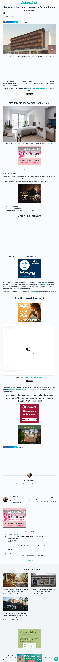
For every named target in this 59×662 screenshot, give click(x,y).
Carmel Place (50, 143)
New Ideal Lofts (28, 389)
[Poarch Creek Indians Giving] (29, 658)
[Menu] (55, 2)
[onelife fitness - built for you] (29, 312)
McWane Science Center (13, 538)
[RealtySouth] (29, 413)
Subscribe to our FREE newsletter (33, 377)
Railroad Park (10, 547)
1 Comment (15, 593)
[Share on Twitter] (15, 22)
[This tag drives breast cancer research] (29, 155)
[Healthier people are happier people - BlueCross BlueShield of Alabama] (29, 268)
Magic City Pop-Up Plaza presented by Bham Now (32, 545)
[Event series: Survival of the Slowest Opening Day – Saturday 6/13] (17, 534)
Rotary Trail (45, 284)
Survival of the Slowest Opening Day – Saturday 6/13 (32, 536)
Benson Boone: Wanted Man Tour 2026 (32, 555)
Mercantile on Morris (13, 389)
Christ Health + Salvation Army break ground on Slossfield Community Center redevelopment (15, 615)
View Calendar (29, 560)
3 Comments (15, 619)
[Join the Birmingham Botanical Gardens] (29, 638)
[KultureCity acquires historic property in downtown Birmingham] (43, 580)
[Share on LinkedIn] (10, 22)
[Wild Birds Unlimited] (29, 434)
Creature (53, 56)
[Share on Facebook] (5, 22)
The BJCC (10, 557)
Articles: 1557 (29, 486)
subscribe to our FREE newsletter (36, 88)
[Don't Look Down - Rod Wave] (29, 193)
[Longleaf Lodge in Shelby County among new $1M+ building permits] (15, 580)
